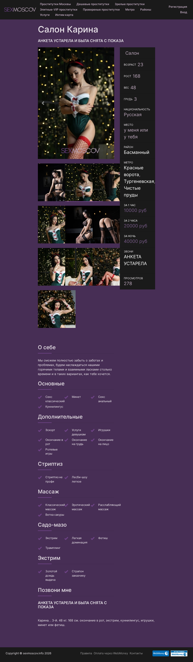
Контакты (136, 653)
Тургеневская (139, 181)
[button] (43, 103)
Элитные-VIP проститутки (58, 9)
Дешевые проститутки (93, 4)
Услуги (45, 15)
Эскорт (50, 431)
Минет (76, 398)
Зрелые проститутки (130, 4)
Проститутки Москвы (55, 4)
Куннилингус (54, 408)
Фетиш (103, 539)
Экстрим (51, 539)
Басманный (136, 152)
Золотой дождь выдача (51, 577)
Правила (86, 653)
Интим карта (64, 15)
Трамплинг (53, 549)
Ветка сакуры (54, 516)
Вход (183, 12)
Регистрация (178, 6)
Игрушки (104, 431)
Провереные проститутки (101, 9)
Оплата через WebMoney (111, 653)
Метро (130, 9)
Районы (145, 9)
